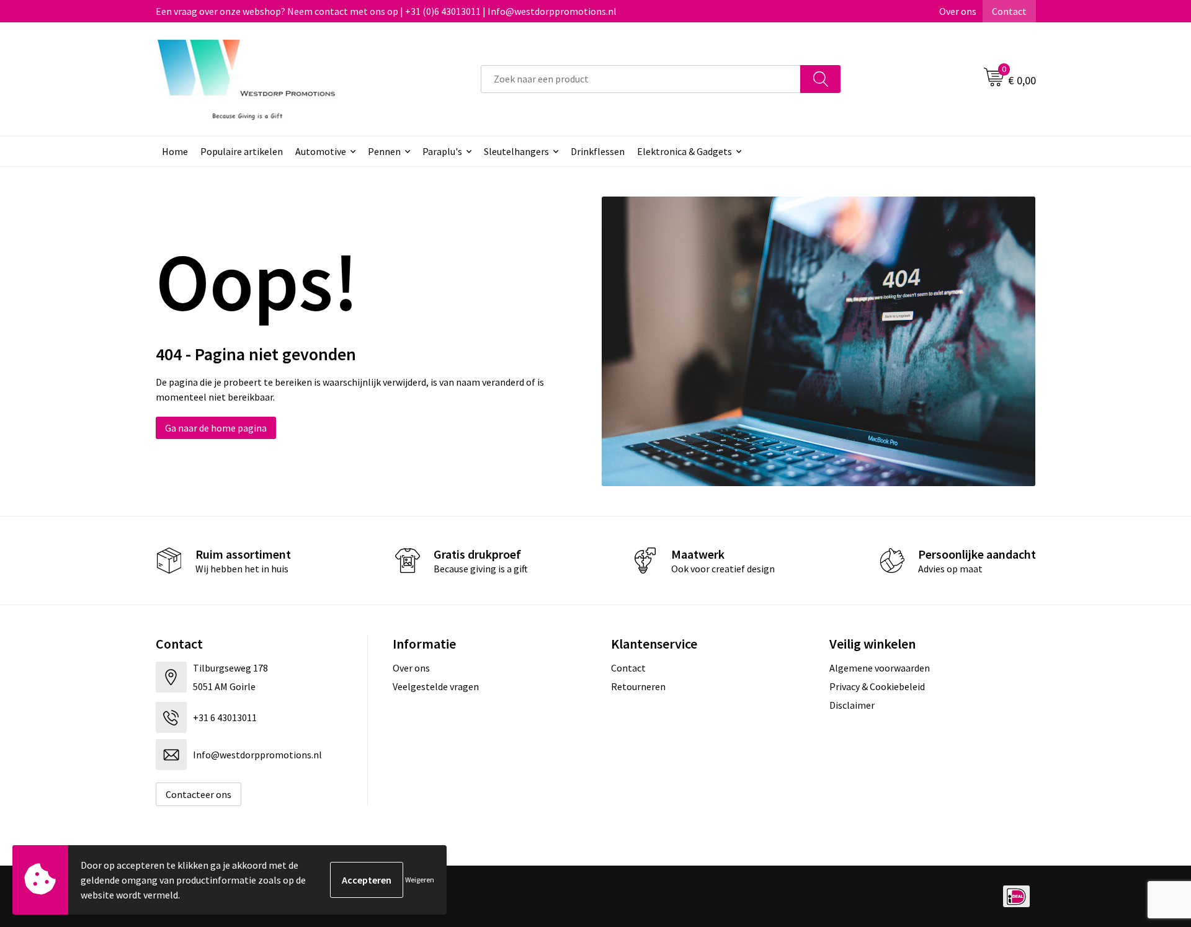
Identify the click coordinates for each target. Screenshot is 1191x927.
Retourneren (638, 686)
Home (175, 151)
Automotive (320, 151)
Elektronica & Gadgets (684, 151)
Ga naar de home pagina (216, 428)
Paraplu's (442, 151)
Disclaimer (852, 705)
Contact (1009, 11)
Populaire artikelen (241, 151)
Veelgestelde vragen (436, 686)
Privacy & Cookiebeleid (877, 686)
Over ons (957, 11)
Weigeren (419, 879)
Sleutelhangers (516, 151)
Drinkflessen (598, 151)
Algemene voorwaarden (879, 668)
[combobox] (641, 79)
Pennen (384, 151)
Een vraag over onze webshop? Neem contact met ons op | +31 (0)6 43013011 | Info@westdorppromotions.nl (386, 11)
